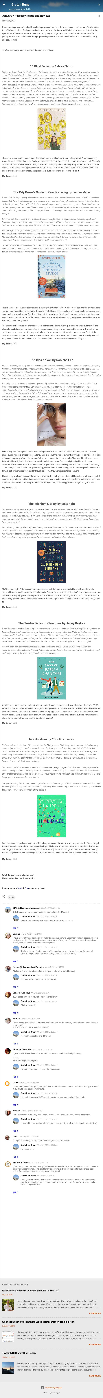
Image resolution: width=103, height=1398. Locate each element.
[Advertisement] (51, 1255)
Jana (27, 888)
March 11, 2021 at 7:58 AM (47, 917)
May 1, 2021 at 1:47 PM (39, 1163)
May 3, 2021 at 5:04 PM (45, 1176)
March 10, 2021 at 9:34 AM (29, 1083)
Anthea (16, 1019)
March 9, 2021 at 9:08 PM (30, 1019)
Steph (19, 888)
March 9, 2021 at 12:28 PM (31, 934)
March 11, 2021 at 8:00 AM (47, 1001)
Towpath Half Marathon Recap (19, 1353)
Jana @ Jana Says (21, 993)
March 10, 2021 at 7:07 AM (42, 1049)
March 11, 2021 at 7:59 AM (47, 947)
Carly (15, 1082)
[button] (99, 16)
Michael (16, 1111)
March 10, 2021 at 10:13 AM (31, 1111)
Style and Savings (21, 1162)
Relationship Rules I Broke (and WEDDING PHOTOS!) (30, 1290)
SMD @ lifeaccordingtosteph (26, 908)
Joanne (17, 934)
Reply (15, 928)
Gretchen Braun (28, 916)
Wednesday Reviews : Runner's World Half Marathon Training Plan (38, 1321)
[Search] (99, 5)
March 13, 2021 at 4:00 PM (28, 1137)
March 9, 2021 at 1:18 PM (54, 967)
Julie (15, 1136)
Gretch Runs (20, 4)
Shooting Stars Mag (22, 1049)
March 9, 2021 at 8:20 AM (50, 908)
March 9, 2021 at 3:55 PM (40, 993)
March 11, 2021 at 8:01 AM (47, 1093)
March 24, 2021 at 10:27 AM (47, 1145)
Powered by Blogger (53, 1388)
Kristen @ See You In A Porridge (28, 967)
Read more (95, 1313)
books (11, 897)
